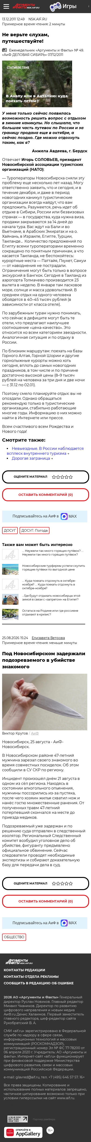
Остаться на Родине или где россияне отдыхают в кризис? (50, 612)
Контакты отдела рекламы (31, 977)
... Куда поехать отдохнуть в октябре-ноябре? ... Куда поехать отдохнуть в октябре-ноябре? (49, 584)
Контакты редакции (24, 970)
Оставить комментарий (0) (45, 495)
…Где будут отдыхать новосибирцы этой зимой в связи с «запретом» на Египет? (51, 597)
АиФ (35, 733)
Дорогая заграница (31, 458)
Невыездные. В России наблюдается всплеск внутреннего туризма (45, 451)
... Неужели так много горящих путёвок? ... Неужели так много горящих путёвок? (53, 552)
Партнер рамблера (44, 1119)
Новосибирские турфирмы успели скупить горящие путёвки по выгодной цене (53, 567)
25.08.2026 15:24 (15, 638)
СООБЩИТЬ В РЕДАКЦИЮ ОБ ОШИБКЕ (39, 983)
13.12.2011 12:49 (13, 19)
